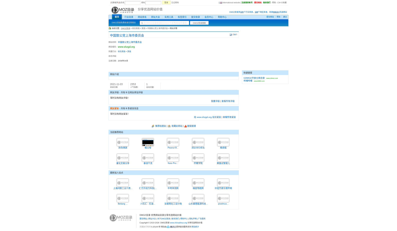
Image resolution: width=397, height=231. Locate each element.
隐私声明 (193, 219)
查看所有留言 (229, 117)
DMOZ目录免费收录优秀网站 (124, 23)
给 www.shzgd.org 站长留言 (207, 117)
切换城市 (114, 3)
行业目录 (129, 17)
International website (231, 3)
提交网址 (143, 219)
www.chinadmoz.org (178, 223)
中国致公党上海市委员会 (157, 28)
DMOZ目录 (125, 28)
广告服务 (201, 219)
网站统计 (195, 227)
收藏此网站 (176, 126)
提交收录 (195, 17)
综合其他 (136, 28)
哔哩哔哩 (248, 80)
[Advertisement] (221, 54)
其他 (143, 28)
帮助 (274, 3)
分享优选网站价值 (150, 9)
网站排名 (142, 17)
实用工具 (169, 17)
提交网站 (258, 3)
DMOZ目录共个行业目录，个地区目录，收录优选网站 (258, 12)
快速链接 (247, 72)
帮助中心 (222, 17)
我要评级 (215, 101)
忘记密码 (175, 3)
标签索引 (182, 17)
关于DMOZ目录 (163, 219)
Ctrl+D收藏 (282, 3)
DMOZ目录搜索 (199, 23)
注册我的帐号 (247, 3)
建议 (285, 17)
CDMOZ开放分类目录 (254, 78)
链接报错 (191, 126)
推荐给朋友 (160, 126)
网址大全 (155, 17)
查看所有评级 (228, 101)
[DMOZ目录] (122, 10)
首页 (117, 17)
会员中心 (209, 17)
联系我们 (267, 3)
